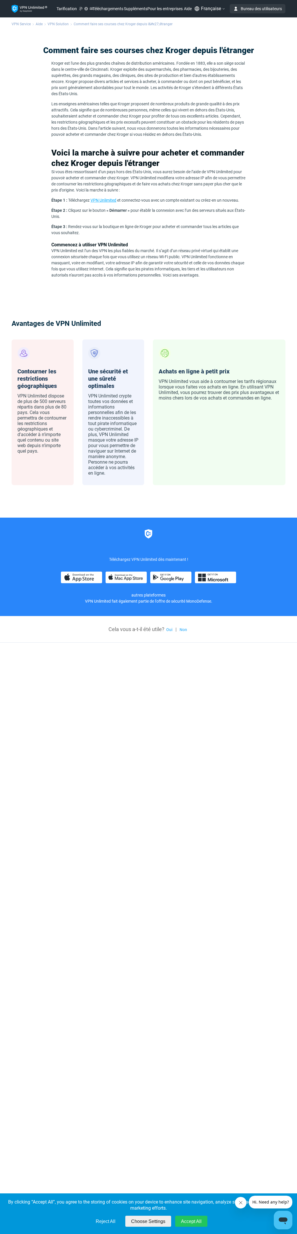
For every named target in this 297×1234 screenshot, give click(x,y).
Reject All (105, 1221)
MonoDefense (198, 601)
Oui (169, 629)
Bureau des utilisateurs (261, 8)
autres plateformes (148, 595)
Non (183, 629)
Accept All (191, 1221)
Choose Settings (148, 1221)
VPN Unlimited (103, 200)
